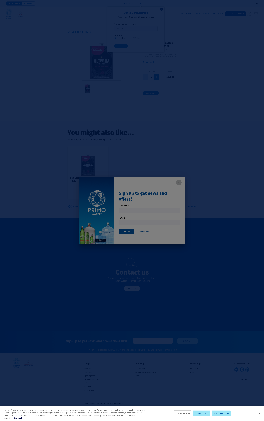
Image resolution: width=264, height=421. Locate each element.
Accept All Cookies (221, 413)
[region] (132, 413)
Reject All (202, 413)
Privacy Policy (18, 418)
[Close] (260, 413)
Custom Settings (183, 413)
